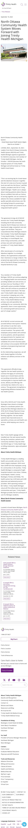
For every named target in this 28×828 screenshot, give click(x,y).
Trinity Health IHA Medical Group (11, 713)
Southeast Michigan (7, 728)
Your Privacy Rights (9, 810)
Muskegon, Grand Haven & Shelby (12, 723)
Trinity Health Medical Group (10, 716)
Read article (14, 570)
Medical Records (6, 771)
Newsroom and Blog (7, 708)
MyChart (14, 639)
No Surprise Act (6, 710)
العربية (9, 824)
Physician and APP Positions (10, 754)
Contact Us (4, 703)
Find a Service (5, 652)
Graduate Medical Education (10, 751)
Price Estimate (5, 777)
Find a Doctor (5, 645)
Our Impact (20, 794)
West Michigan (5, 743)
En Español (4, 782)
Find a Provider (7, 670)
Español (3, 824)
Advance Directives (7, 761)
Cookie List (6, 813)
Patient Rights (7, 805)
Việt (18, 824)
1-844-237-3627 (5, 634)
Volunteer (4, 730)
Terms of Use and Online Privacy (14, 808)
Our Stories (6, 797)
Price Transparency (7, 779)
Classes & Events (6, 766)
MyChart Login (5, 774)
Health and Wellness (7, 769)
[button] (25, 4)
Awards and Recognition (8, 698)
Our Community (8, 794)
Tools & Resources (7, 655)
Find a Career (5, 749)
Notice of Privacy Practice (11, 800)
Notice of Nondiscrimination (13, 802)
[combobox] (14, 685)
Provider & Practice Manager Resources (13, 738)
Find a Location (6, 648)
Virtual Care (5, 784)
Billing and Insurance (7, 764)
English (19, 821)
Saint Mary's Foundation (9, 725)
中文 (14, 824)
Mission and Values (7, 705)
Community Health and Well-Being (12, 700)
